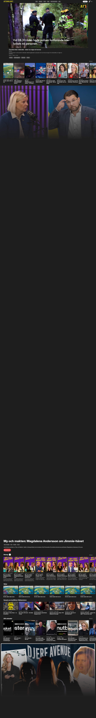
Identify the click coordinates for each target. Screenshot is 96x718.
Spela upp (8, 550)
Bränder (11, 57)
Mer (59, 1)
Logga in (85, 1)
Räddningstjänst (17, 57)
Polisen (28, 57)
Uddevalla (23, 57)
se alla (90, 61)
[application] (48, 25)
